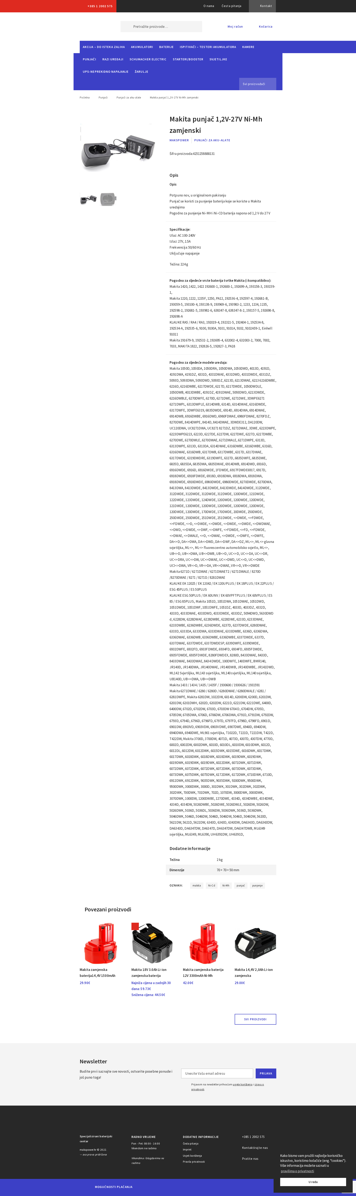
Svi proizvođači (254, 84)
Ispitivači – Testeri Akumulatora (208, 47)
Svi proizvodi (255, 1019)
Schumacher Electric (148, 59)
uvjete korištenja (242, 1084)
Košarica (266, 26)
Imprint (187, 1149)
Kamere (248, 47)
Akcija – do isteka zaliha (104, 47)
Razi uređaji (112, 59)
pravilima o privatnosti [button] (297, 1171)
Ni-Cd (211, 885)
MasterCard (143, 1187)
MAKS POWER (94, 26)
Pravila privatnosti (194, 1161)
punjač (241, 885)
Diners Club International (191, 1186)
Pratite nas (250, 1159)
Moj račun (235, 26)
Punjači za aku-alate (129, 97)
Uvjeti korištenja (192, 1155)
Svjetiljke (218, 59)
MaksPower (179, 140)
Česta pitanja (231, 6)
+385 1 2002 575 (100, 6)
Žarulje (141, 72)
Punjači (89, 59)
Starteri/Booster (188, 59)
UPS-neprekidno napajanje (106, 72)
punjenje (257, 885)
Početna (85, 97)
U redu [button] (313, 1182)
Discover (210, 1187)
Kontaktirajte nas (255, 1148)
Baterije (166, 47)
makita (197, 885)
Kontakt (266, 6)
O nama (209, 6)
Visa (172, 1187)
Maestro (157, 1187)
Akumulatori (142, 47)
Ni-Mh (225, 885)
